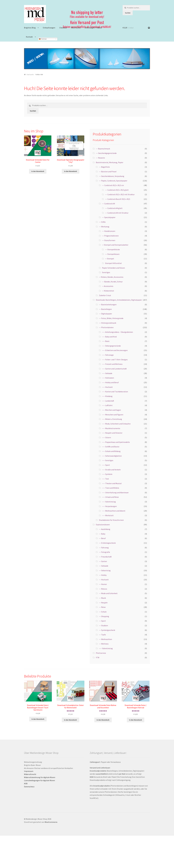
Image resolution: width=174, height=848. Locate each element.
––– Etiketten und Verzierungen (115, 350)
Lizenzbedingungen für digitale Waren (39, 780)
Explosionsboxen (103, 524)
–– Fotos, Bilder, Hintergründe (111, 318)
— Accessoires (107, 286)
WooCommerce (51, 822)
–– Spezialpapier (108, 217)
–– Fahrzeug (104, 547)
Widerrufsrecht (30, 774)
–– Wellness (104, 644)
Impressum (28, 771)
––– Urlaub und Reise (110, 497)
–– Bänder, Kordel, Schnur (112, 281)
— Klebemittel (108, 291)
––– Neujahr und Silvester (112, 433)
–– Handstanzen (108, 231)
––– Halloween (108, 378)
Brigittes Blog (30, 27)
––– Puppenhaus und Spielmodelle (116, 442)
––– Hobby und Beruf (110, 382)
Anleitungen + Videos (93, 27)
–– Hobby (103, 575)
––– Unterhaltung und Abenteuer (115, 492)
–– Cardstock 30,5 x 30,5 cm (113, 185)
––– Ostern (106, 437)
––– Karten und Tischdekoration (115, 391)
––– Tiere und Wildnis (110, 488)
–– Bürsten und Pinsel (107, 171)
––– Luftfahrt (107, 405)
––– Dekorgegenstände (111, 346)
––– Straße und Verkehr (111, 469)
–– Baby (102, 534)
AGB (25, 783)
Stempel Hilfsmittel (113, 263)
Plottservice (101, 653)
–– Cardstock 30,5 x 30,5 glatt (117, 190)
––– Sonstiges (107, 460)
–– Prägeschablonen (110, 236)
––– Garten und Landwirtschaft (114, 368)
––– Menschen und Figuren (112, 414)
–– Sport (102, 621)
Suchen (127, 13)
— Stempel (109, 258)
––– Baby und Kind (109, 336)
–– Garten (103, 561)
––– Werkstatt (108, 515)
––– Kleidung (107, 396)
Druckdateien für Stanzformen (111, 520)
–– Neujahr (103, 602)
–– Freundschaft (105, 556)
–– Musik (102, 598)
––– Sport (106, 465)
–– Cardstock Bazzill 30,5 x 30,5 (117, 199)
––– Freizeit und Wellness (112, 364)
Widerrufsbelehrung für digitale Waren (39, 777)
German (44, 39)
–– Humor (103, 584)
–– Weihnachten (105, 639)
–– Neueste (100, 158)
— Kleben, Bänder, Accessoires (111, 277)
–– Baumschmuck (103, 148)
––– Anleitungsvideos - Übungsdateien (117, 332)
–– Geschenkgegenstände (106, 153)
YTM (97, 657)
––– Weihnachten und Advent (113, 511)
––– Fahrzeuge (108, 355)
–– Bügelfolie (104, 167)
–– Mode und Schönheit (108, 593)
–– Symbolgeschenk (107, 630)
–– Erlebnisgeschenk (107, 543)
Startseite (30, 74)
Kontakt (29, 37)
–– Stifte (102, 222)
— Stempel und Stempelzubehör (115, 245)
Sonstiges (106, 272)
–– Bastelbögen (105, 309)
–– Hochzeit (104, 579)
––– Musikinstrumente (111, 428)
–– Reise (102, 607)
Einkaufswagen (49, 27)
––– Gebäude (107, 373)
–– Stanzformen (108, 240)
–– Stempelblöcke (112, 249)
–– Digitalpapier (105, 313)
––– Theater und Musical (112, 483)
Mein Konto (76, 27)
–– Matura (103, 589)
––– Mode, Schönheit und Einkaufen (116, 424)
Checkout (63, 27)
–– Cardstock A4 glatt (114, 208)
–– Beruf (102, 538)
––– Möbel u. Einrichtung (112, 419)
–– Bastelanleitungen (107, 304)
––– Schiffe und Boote (110, 446)
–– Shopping (104, 616)
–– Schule (103, 612)
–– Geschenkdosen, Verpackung (111, 176)
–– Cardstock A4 (108, 203)
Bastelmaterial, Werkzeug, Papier (109, 162)
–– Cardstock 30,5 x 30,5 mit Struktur (120, 194)
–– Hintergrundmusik (107, 323)
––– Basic (105, 341)
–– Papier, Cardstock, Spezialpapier (113, 180)
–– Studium (103, 625)
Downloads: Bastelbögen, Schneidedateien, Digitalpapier (119, 300)
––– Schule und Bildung (111, 451)
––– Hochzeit (107, 387)
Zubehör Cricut (105, 295)
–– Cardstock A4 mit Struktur (116, 213)
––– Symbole (107, 474)
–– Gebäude (103, 566)
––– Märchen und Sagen (111, 410)
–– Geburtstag (105, 570)
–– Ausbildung (104, 529)
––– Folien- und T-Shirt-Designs (115, 359)
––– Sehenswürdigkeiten (112, 456)
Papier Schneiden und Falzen (113, 268)
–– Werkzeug (104, 226)
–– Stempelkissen (112, 254)
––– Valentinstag (109, 501)
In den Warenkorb (37, 171)
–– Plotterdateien (106, 327)
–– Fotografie (104, 552)
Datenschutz (29, 786)
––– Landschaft (108, 401)
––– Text (105, 479)
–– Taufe (102, 634)
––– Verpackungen (109, 506)
